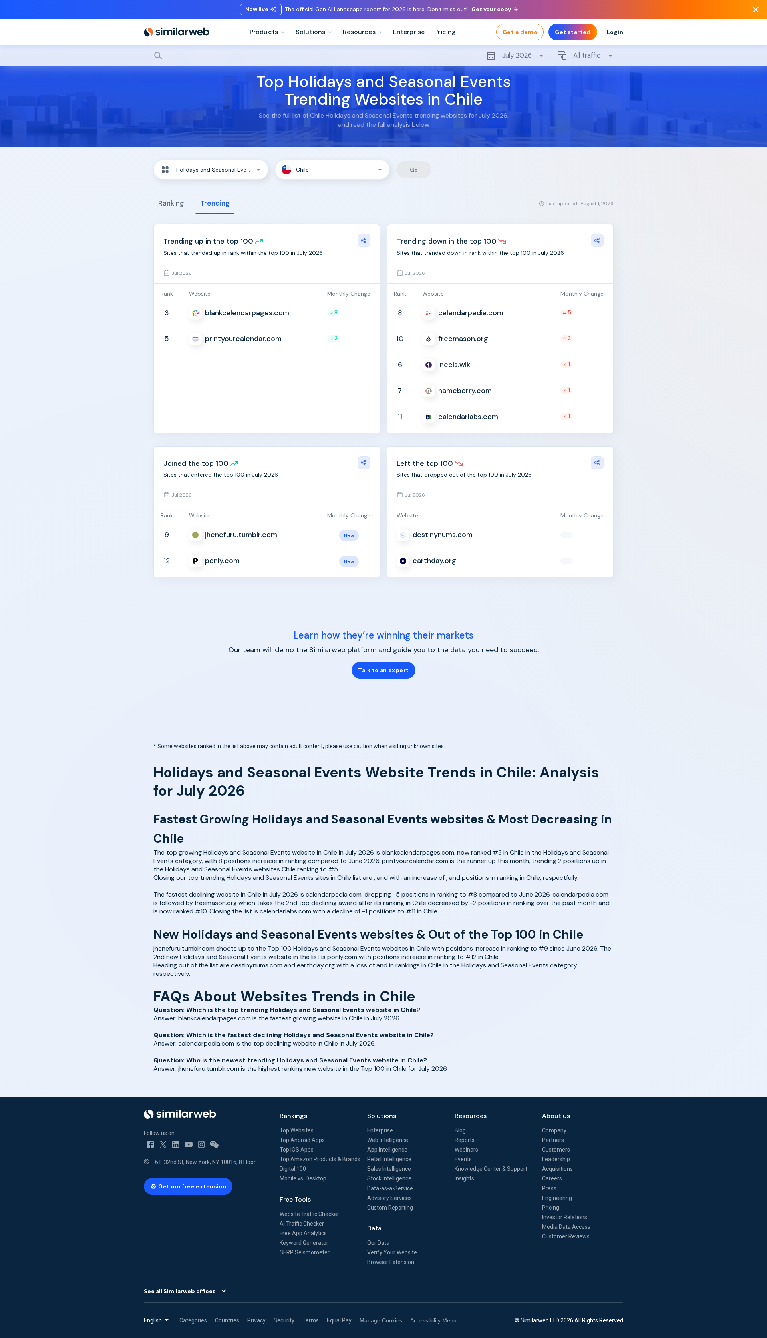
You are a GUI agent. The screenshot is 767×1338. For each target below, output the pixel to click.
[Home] (176, 32)
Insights (464, 1178)
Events (463, 1159)
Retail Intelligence (389, 1159)
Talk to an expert (383, 670)
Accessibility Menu (433, 1320)
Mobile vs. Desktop (303, 1178)
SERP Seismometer (305, 1252)
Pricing (550, 1207)
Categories (193, 1320)
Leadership (556, 1159)
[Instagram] (201, 1144)
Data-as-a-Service (390, 1188)
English (153, 1320)
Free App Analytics (303, 1233)
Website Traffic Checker (309, 1214)
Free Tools (295, 1199)
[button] (210, 170)
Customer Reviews (566, 1236)
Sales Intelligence (389, 1169)
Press (549, 1188)
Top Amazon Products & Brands (320, 1159)
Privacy (256, 1320)
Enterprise (380, 1130)
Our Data (378, 1243)
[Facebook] (150, 1144)
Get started (573, 32)
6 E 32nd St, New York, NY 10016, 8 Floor (205, 1162)
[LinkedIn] (176, 1144)
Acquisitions (557, 1169)
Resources (471, 1116)
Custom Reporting (390, 1207)
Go (414, 169)
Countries (227, 1320)
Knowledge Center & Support (491, 1169)
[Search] (383, 55)
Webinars (466, 1149)
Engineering (557, 1198)
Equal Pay (339, 1320)
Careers (552, 1178)
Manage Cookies (381, 1320)
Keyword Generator (304, 1243)
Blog (460, 1130)
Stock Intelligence (389, 1178)
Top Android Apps (302, 1140)
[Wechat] (214, 1144)
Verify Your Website (392, 1252)
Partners (553, 1140)
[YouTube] (188, 1144)
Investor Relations (564, 1217)
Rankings (293, 1116)
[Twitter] (163, 1144)
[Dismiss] (756, 9)
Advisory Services (389, 1198)
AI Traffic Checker (302, 1223)
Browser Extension (390, 1262)
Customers (556, 1149)
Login (615, 32)
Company (554, 1130)
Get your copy (491, 9)
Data (374, 1228)
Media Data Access (566, 1227)
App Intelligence (387, 1149)
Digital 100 (293, 1169)
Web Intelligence (387, 1140)
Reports (465, 1140)
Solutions (381, 1116)
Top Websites (297, 1130)
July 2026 (517, 55)
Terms (310, 1320)
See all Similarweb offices (180, 1291)
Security (284, 1320)
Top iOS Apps (297, 1149)
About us (556, 1116)
